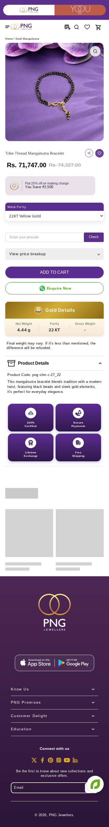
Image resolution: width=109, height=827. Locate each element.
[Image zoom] (54, 92)
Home (9, 38)
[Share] (89, 153)
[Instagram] (59, 762)
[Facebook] (42, 762)
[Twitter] (34, 762)
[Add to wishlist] (99, 153)
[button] (54, 272)
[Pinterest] (50, 762)
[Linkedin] (75, 762)
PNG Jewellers (61, 815)
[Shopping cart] (98, 26)
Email (19, 787)
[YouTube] (67, 762)
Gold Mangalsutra (27, 38)
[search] (76, 26)
